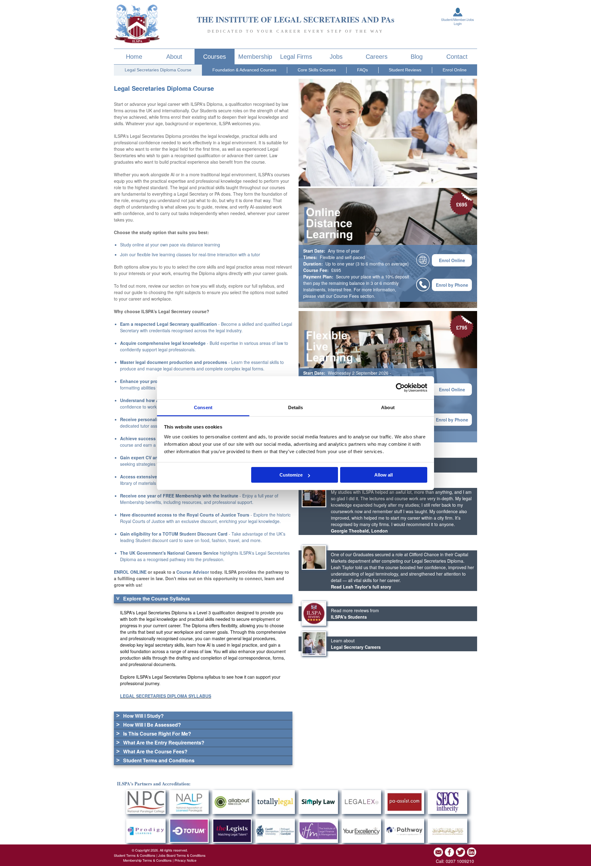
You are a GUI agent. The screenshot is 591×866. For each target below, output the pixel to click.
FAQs (362, 69)
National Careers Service (193, 553)
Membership (255, 56)
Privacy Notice (185, 860)
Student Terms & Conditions (134, 855)
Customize (291, 474)
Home (134, 56)
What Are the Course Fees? (155, 751)
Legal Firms (296, 56)
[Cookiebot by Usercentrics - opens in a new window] (400, 387)
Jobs (336, 56)
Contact (457, 56)
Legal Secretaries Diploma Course (158, 69)
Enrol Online (455, 69)
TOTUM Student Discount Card (195, 534)
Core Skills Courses (317, 69)
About (174, 56)
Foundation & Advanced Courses (244, 69)
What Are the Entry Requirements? (163, 742)
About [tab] (388, 407)
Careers (377, 56)
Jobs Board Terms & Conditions (182, 855)
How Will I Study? (143, 715)
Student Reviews (405, 69)
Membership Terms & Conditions (147, 860)
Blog (417, 56)
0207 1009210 (460, 861)
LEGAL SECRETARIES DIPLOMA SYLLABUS (165, 696)
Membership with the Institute (206, 496)
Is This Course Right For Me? (157, 733)
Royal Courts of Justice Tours (218, 515)
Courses (214, 56)
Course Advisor (192, 572)
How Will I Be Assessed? (152, 724)
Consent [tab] (203, 407)
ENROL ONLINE (130, 572)
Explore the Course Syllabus (156, 598)
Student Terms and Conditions (159, 760)
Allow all (383, 474)
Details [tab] (295, 407)
